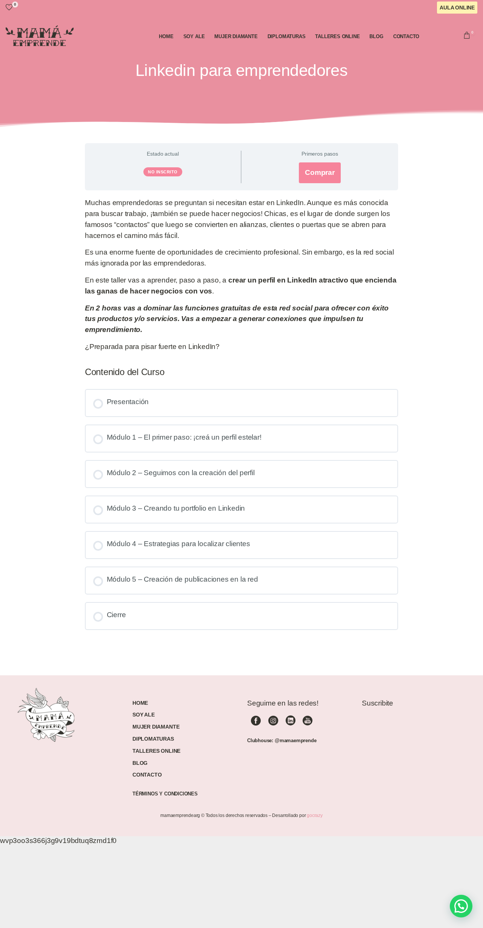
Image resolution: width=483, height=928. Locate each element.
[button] (461, 906)
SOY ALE (143, 715)
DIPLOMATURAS (153, 739)
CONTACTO (147, 775)
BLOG (140, 763)
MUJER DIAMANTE (155, 727)
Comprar (320, 172)
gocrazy (315, 815)
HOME (140, 703)
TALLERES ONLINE (156, 751)
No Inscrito (163, 172)
